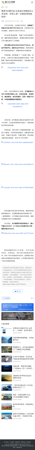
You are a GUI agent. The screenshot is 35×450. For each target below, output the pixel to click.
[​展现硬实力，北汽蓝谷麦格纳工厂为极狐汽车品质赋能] (6, 349)
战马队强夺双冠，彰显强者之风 (23, 405)
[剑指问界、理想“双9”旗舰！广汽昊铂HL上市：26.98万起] (6, 368)
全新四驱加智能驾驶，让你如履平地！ (23, 339)
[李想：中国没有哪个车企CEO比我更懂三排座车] (6, 397)
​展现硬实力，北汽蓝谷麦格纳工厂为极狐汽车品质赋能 (23, 348)
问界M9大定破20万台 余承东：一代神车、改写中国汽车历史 (23, 329)
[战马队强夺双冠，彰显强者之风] (6, 406)
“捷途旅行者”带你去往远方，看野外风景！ (23, 377)
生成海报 (7, 298)
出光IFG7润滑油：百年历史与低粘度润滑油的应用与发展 (23, 358)
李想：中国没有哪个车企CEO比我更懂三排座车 (21, 396)
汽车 (22, 21)
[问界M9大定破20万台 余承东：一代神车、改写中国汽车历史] (6, 330)
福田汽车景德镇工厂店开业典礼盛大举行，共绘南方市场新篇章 (23, 415)
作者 (2, 21)
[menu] (32, 2)
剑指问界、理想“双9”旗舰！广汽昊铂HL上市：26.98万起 (23, 367)
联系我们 (29, 442)
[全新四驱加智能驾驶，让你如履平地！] (6, 340)
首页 (2, 7)
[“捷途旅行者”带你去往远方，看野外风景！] (6, 378)
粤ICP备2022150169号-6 (23, 444)
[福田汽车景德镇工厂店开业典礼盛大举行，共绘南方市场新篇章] (6, 416)
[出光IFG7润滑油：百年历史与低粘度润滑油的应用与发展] (6, 359)
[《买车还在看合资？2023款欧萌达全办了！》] (6, 387)
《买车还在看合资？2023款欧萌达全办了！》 (23, 386)
